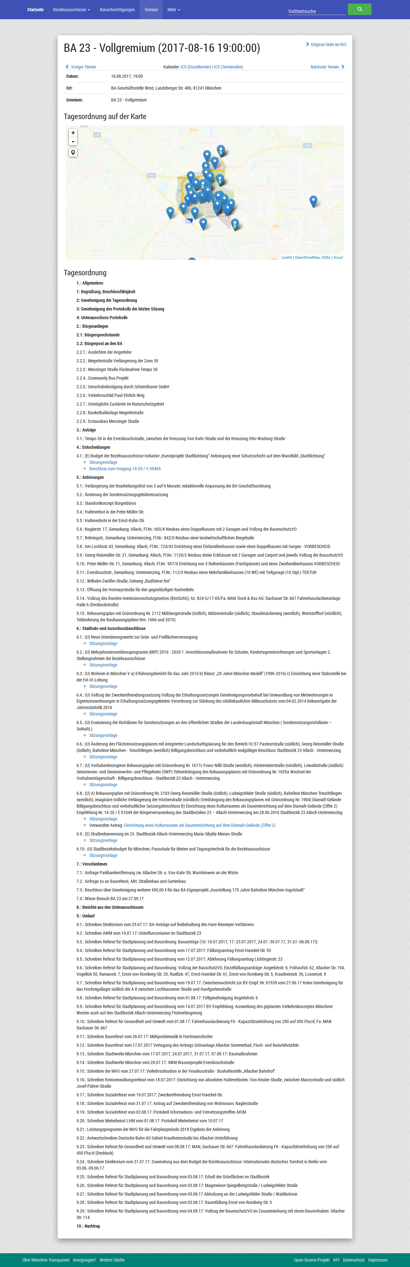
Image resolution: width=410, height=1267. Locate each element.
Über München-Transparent (46, 1260)
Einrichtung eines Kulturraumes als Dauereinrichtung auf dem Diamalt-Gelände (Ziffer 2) (199, 825)
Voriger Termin (83, 67)
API (336, 1260)
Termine (151, 9)
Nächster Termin (325, 67)
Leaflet (287, 257)
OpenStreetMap (307, 257)
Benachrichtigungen (117, 9)
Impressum (378, 1260)
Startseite (35, 9)
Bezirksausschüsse (70, 9)
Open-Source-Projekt (312, 1260)
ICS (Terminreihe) (228, 67)
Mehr (172, 9)
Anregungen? (84, 1260)
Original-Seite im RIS (328, 44)
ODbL (326, 257)
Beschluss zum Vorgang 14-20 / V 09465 (125, 468)
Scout (338, 257)
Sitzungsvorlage (103, 462)
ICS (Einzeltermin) (196, 67)
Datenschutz (354, 1260)
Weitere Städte (112, 1260)
